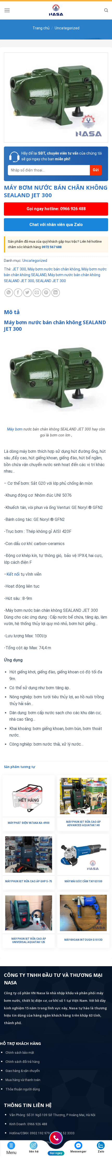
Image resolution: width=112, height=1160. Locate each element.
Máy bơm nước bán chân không (54, 269)
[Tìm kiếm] (106, 10)
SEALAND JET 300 (51, 281)
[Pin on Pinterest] (46, 292)
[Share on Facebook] (18, 292)
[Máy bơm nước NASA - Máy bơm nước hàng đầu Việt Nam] (56, 10)
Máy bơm (14, 429)
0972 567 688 (51, 247)
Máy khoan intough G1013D (83, 939)
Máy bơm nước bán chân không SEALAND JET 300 (55, 325)
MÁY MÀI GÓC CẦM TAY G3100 (83, 881)
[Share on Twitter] (27, 292)
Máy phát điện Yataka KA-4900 (28, 822)
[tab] (56, 312)
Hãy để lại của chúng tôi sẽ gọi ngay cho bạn (61, 156)
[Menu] (7, 10)
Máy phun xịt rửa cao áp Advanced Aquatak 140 (83, 823)
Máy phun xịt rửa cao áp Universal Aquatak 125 (28, 940)
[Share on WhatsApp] (8, 292)
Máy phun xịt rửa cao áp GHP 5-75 (28, 881)
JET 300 (19, 269)
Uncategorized (67, 28)
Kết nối (13, 574)
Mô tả (12, 312)
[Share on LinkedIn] (55, 292)
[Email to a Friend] (37, 292)
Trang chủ (41, 28)
